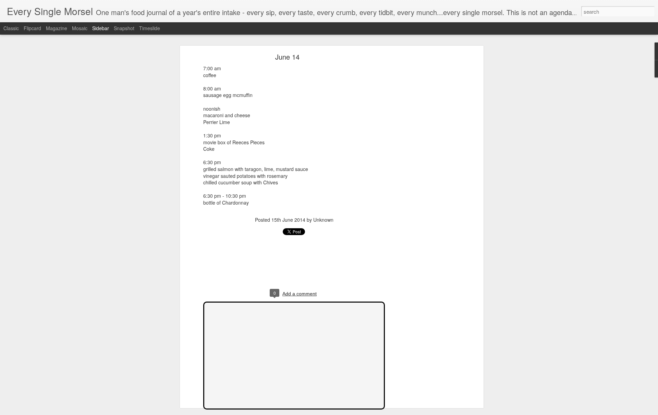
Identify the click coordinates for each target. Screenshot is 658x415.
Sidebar (100, 28)
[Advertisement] (422, 163)
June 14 (287, 57)
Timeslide (149, 28)
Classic (11, 28)
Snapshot (124, 28)
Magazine (56, 28)
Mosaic (79, 28)
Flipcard (32, 28)
